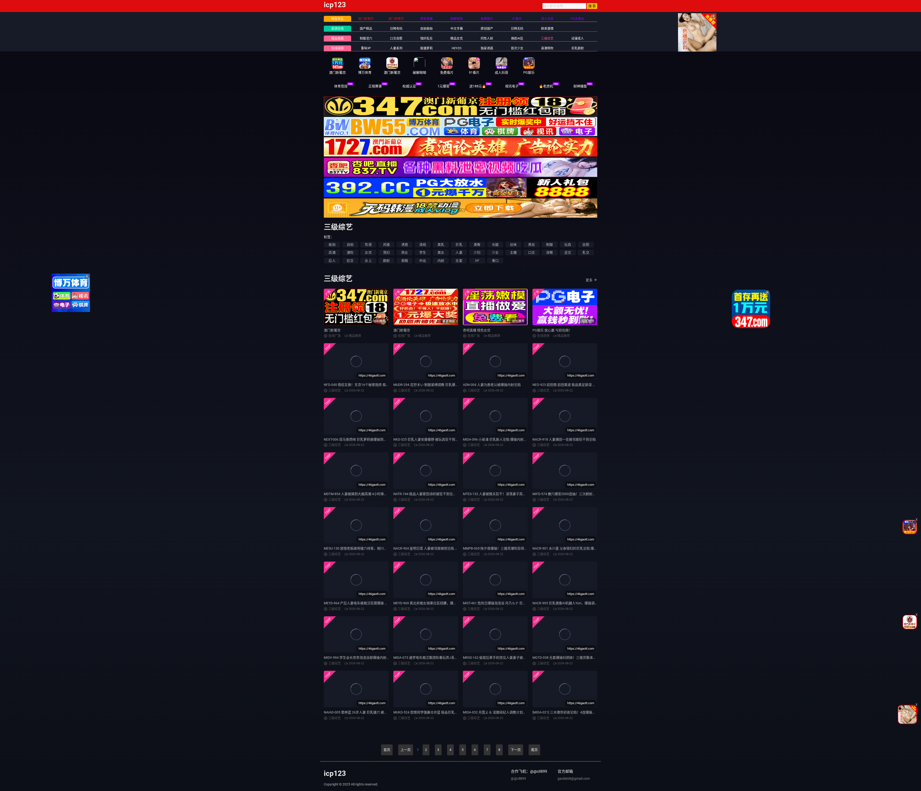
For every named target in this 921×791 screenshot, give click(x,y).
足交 (567, 252)
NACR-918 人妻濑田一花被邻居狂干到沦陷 (564, 439)
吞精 (404, 261)
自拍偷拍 (426, 28)
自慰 (585, 244)
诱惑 (404, 244)
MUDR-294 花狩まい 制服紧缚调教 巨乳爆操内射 (429, 385)
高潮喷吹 (547, 48)
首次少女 (517, 48)
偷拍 (332, 244)
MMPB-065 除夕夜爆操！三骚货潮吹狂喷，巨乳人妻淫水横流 (508, 548)
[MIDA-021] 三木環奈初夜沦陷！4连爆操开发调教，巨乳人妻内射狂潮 (584, 712)
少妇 (477, 252)
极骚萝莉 (426, 48)
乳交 (585, 252)
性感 (368, 244)
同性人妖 (487, 38)
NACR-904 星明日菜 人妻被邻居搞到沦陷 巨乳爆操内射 (434, 548)
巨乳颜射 (577, 48)
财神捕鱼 (580, 86)
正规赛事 (375, 86)
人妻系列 (396, 48)
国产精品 (366, 28)
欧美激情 (547, 28)
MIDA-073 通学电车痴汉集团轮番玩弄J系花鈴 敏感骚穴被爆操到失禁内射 (447, 657)
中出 (422, 261)
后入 (332, 261)
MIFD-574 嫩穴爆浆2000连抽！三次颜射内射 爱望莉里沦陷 (576, 494)
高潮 (332, 252)
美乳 (440, 244)
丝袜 (513, 244)
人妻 (458, 252)
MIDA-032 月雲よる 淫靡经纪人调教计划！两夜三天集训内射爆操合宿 (515, 712)
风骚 (386, 244)
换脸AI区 (517, 38)
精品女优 (456, 38)
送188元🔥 (477, 86)
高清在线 (337, 28)
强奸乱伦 (426, 38)
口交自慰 (396, 38)
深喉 (549, 252)
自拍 (350, 244)
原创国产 (487, 28)
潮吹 (350, 252)
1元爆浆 (443, 86)
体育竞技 (341, 86)
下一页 (516, 750)
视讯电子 (512, 86)
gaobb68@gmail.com (574, 778)
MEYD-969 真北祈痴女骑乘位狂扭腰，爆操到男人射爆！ (435, 603)
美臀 (477, 244)
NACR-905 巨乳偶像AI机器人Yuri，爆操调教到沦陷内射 (573, 603)
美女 (440, 252)
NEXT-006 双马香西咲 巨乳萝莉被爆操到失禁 (357, 439)
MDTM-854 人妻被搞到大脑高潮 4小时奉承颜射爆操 (362, 494)
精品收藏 (337, 38)
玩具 (567, 244)
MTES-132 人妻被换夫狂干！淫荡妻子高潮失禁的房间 (503, 494)
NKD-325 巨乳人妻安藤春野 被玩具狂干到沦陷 (427, 439)
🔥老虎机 (546, 86)
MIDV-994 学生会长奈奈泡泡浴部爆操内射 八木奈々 (362, 657)
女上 (368, 261)
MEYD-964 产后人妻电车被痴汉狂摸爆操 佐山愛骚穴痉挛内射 (369, 603)
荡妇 (386, 252)
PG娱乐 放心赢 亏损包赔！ (552, 330)
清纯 (422, 244)
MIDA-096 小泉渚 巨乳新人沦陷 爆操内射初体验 (498, 439)
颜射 (386, 261)
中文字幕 (456, 28)
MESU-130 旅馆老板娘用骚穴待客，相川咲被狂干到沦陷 (365, 548)
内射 (440, 261)
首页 (387, 750)
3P (477, 261)
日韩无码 (517, 28)
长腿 (495, 244)
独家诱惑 (487, 48)
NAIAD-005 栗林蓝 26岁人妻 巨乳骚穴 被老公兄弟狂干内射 (367, 712)
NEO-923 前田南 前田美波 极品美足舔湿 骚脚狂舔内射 (572, 385)
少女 (495, 252)
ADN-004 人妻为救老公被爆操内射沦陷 (492, 385)
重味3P (366, 48)
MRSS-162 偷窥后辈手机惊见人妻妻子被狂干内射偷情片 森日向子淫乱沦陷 (518, 657)
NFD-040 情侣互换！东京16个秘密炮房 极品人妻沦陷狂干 (366, 385)
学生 (422, 252)
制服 (549, 244)
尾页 (534, 750)
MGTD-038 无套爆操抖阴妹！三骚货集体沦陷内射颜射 (572, 657)
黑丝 (531, 244)
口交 (531, 252)
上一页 (406, 750)
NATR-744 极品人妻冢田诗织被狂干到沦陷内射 (428, 494)
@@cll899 (518, 778)
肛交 (350, 261)
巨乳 (458, 244)
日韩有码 (396, 28)
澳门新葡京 (332, 330)
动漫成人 (577, 38)
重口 (495, 261)
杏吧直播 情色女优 (476, 330)
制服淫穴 (366, 38)
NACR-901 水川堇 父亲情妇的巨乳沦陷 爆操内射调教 (571, 548)
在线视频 (337, 48)
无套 (458, 261)
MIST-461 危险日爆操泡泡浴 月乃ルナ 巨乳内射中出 (501, 603)
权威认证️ (409, 86)
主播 (513, 252)
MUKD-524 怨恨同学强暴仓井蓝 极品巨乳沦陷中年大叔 (434, 712)
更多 (589, 280)
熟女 (404, 252)
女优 (368, 252)
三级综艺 (547, 38)
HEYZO (456, 48)
